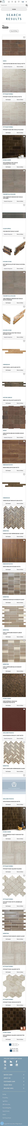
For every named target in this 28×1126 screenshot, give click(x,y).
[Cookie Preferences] (2, 1123)
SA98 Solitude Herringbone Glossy (13, 533)
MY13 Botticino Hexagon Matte (12, 1002)
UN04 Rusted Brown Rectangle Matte (14, 63)
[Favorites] (18, 2)
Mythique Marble (8, 94)
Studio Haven (7, 160)
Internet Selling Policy (7, 1107)
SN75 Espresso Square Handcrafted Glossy (13, 1036)
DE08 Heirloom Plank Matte (11, 467)
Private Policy (5, 1097)
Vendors (4, 1114)
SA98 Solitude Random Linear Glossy (14, 936)
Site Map (4, 1094)
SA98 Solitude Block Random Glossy (13, 599)
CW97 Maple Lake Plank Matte (11, 367)
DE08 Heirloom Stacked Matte (11, 566)
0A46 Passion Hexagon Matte (11, 801)
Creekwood (6, 364)
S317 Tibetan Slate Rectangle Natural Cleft (14, 265)
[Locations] (12, 2)
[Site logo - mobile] (3, 1)
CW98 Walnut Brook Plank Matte (12, 500)
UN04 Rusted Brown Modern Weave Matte (13, 434)
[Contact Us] (9, 2)
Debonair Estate (8, 464)
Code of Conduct (6, 1111)
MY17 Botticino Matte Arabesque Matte (12, 902)
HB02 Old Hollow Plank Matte (12, 400)
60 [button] (14, 1050)
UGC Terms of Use (6, 1104)
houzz (11, 1061)
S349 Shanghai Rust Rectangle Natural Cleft (12, 333)
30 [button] (11, 1050)
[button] (14, 9)
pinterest (5, 1061)
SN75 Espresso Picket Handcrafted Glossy (13, 835)
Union (4, 61)
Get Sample (8, 99)
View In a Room (20, 66)
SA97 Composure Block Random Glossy (12, 667)
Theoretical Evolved (9, 194)
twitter (5, 1064)
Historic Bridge (7, 397)
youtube (11, 1064)
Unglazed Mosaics (8, 732)
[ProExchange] (26, 2)
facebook (17, 1061)
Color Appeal (7, 228)
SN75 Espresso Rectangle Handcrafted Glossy (10, 163)
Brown (5, 27)
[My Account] (15, 2)
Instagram (5, 1068)
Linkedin (17, 1064)
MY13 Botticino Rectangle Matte (12, 96)
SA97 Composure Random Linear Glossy (12, 633)
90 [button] (17, 1050)
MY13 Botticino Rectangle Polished (13, 129)
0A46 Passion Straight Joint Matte (13, 735)
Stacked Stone (7, 261)
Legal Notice (5, 1101)
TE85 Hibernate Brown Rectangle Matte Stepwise (13, 299)
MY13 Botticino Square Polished (12, 868)
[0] (22, 2)
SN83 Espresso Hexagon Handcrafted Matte (10, 702)
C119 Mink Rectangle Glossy (11, 231)
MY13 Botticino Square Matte (11, 969)
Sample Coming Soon (8, 66)
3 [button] (16, 1044)
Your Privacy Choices (7, 1118)
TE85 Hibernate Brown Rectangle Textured (13, 197)
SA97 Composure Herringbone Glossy (14, 768)
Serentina (6, 530)
